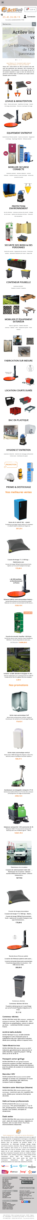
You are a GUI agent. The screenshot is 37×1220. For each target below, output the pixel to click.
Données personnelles (7, 1208)
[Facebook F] (27, 1202)
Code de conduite (6, 1183)
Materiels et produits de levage (27, 1192)
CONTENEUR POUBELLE (18, 282)
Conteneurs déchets (18, 286)
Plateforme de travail (20, 253)
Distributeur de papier (22, 456)
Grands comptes (6, 1184)
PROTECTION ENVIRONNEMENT (18, 207)
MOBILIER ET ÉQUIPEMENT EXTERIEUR (18, 320)
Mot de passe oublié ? (8, 1187)
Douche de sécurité (8, 251)
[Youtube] (22, 1202)
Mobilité (12, 327)
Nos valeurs (5, 1181)
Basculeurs (12, 253)
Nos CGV (4, 1202)
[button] (4, 43)
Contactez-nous (6, 1185)
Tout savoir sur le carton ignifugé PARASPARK (25, 1194)
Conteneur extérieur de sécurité (20, 212)
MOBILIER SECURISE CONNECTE (18, 168)
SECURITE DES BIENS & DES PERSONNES (18, 246)
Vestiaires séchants (11, 173)
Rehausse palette (27, 139)
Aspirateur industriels (9, 454)
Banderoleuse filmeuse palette (10, 137)
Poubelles (23, 288)
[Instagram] (29, 1202)
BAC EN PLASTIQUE (19, 420)
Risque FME (29, 253)
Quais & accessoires (23, 137)
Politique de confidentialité (8, 1204)
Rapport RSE (5, 1182)
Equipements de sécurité (20, 251)
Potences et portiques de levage (24, 106)
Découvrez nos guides (25, 1191)
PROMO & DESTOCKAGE (18, 487)
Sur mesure (5, 1180)
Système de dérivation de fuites (19, 214)
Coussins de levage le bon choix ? (26, 1196)
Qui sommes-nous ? (7, 1179)
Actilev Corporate (6, 1192)
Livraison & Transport (7, 1206)
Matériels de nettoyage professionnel (24, 454)
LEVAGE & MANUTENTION (18, 101)
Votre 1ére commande (8, 1186)
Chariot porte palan (12, 104)
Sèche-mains (13, 456)
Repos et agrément (13, 325)
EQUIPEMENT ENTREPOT (18, 132)
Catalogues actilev (7, 1188)
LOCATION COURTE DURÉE (18, 390)
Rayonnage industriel (17, 139)
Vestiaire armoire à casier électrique (18, 175)
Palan (5, 104)
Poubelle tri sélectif (16, 288)
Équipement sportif (23, 327)
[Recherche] (34, 24)
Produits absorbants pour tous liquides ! (27, 1199)
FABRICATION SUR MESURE (18, 360)
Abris (16, 327)
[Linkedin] (25, 1202)
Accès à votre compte (7, 1209)
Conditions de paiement (8, 1205)
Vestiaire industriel (21, 173)
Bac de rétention (8, 212)
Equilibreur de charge (23, 104)
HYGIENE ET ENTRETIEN (18, 449)
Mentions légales (6, 1203)
